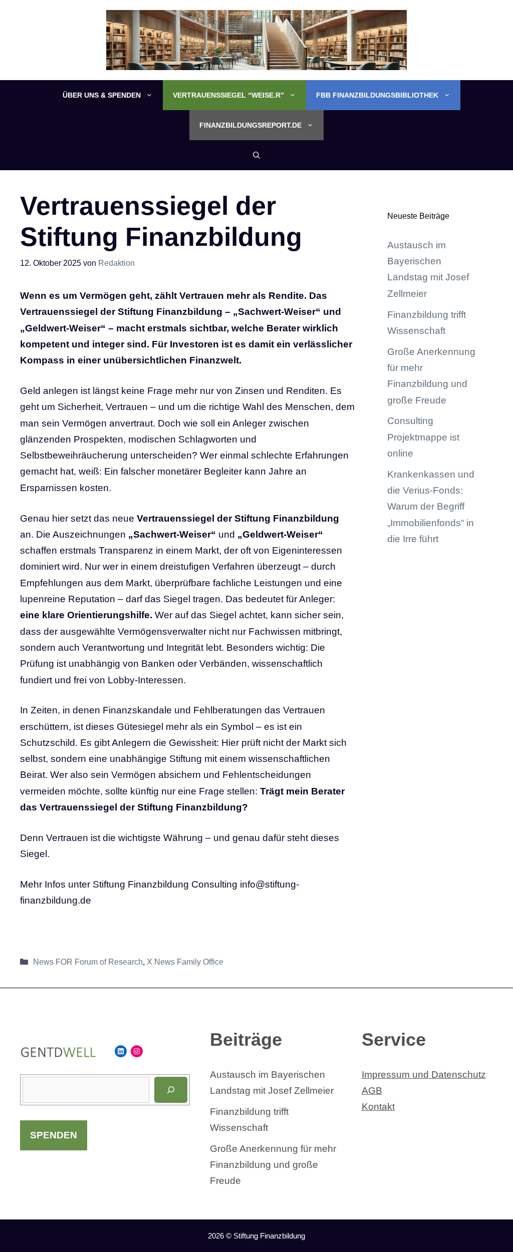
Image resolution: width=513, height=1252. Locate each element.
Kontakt (378, 1106)
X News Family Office (185, 961)
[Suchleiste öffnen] (256, 155)
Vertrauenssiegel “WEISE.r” (228, 95)
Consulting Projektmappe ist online (423, 437)
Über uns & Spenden (102, 95)
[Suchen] (170, 1090)
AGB (372, 1090)
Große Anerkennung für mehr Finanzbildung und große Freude (273, 1164)
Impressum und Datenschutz (424, 1074)
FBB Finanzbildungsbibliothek (377, 95)
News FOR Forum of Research (88, 961)
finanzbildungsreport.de (250, 125)
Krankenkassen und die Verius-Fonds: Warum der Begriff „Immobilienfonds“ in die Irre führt (430, 506)
